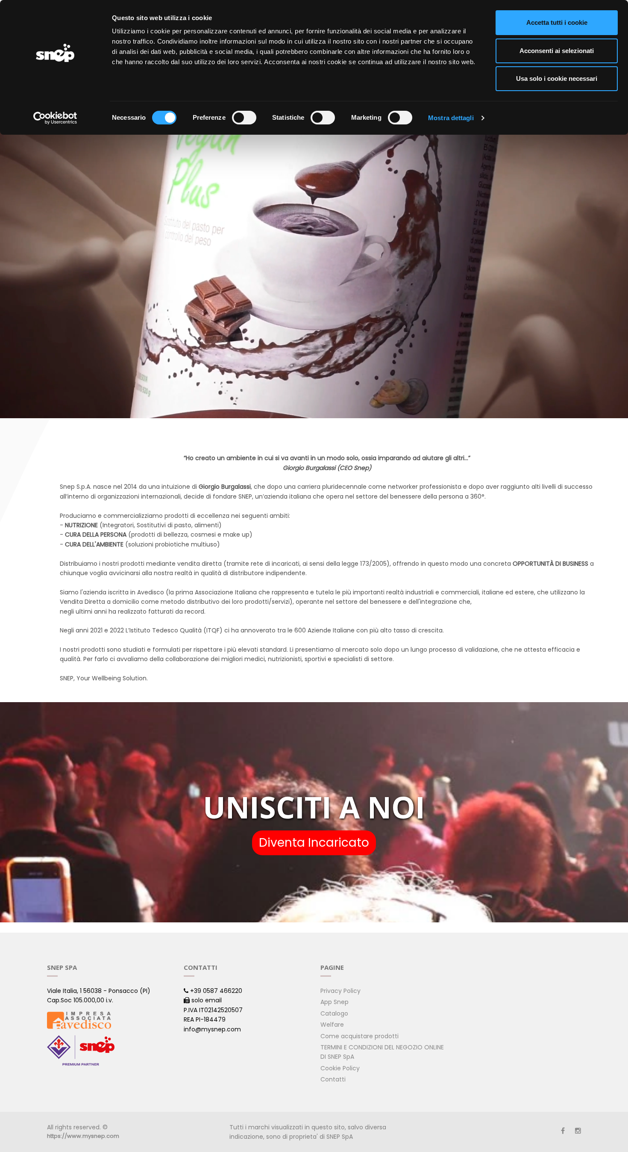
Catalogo (334, 1013)
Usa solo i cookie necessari (556, 78)
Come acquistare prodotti (359, 1036)
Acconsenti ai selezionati (556, 50)
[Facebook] (563, 1130)
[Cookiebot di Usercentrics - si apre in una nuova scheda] (55, 118)
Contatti (333, 1079)
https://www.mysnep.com (83, 1136)
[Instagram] (578, 1130)
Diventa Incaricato (314, 842)
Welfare (332, 1024)
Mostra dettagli (451, 117)
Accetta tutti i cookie (556, 22)
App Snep (334, 1002)
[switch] (244, 117)
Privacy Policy (340, 991)
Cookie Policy (340, 1068)
